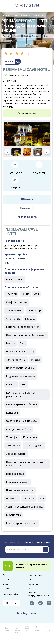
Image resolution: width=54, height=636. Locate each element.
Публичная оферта (12, 594)
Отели (6, 579)
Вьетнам (48, 36)
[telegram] (40, 603)
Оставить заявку (27, 113)
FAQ (30, 588)
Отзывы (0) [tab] (27, 208)
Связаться (37, 630)
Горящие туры (35, 575)
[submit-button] (45, 549)
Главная (6, 630)
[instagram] (49, 603)
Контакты (33, 584)
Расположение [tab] (27, 216)
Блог (30, 579)
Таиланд (36, 36)
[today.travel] (27, 6)
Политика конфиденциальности (38, 594)
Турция (6, 36)
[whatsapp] (32, 603)
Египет (16, 36)
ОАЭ (26, 36)
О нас (5, 584)
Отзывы (6, 588)
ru (7, 603)
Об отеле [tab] (27, 199)
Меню (48, 630)
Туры (5, 575)
